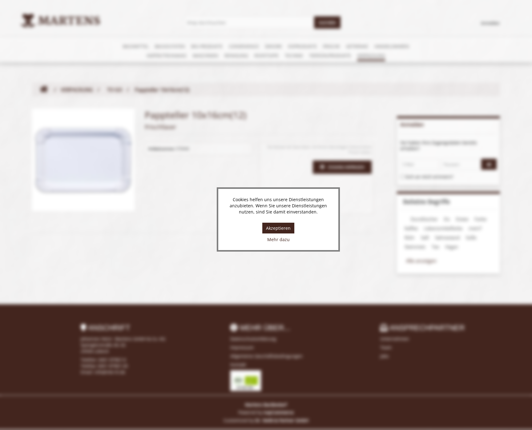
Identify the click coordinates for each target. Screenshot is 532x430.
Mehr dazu (278, 239)
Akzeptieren (278, 228)
